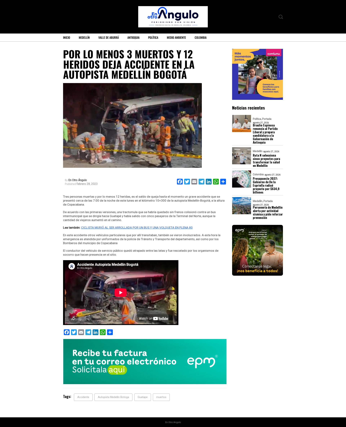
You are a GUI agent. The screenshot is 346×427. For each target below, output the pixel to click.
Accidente (83, 397)
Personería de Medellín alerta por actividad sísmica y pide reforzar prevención (268, 212)
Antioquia (133, 37)
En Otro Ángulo (77, 180)
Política (153, 37)
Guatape (143, 397)
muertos (161, 397)
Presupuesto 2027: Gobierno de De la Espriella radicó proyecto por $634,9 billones (266, 185)
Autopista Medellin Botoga (113, 397)
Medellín (84, 37)
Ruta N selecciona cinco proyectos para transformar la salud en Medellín (266, 160)
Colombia (201, 37)
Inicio (66, 37)
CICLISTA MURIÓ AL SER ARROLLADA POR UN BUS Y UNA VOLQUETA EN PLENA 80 (137, 227)
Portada (266, 119)
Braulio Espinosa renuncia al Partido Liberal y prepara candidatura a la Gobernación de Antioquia (265, 134)
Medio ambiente (176, 37)
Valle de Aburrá (108, 37)
